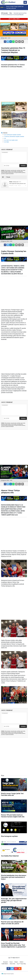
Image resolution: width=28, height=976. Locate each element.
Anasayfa (5, 962)
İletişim (16, 962)
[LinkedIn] (10, 41)
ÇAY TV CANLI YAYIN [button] (14, 19)
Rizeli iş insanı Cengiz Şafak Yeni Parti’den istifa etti (14, 7)
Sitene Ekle (12, 963)
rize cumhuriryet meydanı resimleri (12, 134)
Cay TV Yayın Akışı (21, 963)
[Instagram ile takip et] (16, 968)
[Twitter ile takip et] (12, 968)
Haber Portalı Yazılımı (9, 973)
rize (5, 138)
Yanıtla (12, 185)
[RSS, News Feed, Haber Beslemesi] (20, 968)
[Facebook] (5, 41)
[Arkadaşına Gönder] (16, 41)
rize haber (6, 142)
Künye (11, 962)
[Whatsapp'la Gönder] (13, 41)
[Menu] (25, 2)
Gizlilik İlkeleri (5, 963)
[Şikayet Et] (25, 185)
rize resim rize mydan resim (11, 140)
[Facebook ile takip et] (8, 968)
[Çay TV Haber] (8, 2)
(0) (16, 185)
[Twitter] (8, 41)
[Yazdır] (19, 41)
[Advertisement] (14, 85)
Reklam (21, 962)
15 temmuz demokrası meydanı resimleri (14, 136)
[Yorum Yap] (22, 41)
